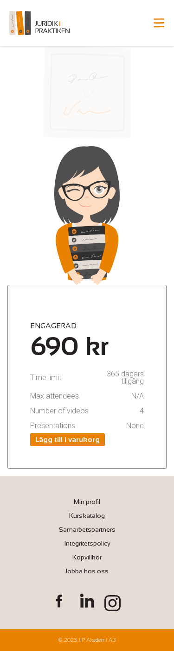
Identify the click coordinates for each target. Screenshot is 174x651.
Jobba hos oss (87, 571)
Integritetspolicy (87, 543)
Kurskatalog (87, 515)
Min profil (87, 501)
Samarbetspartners (87, 529)
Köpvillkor (87, 557)
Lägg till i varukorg (67, 439)
